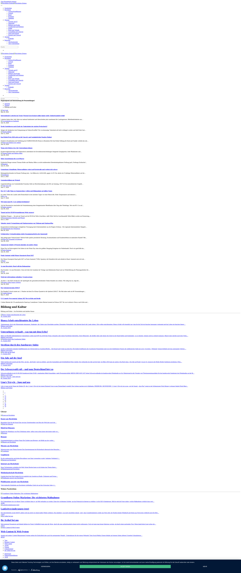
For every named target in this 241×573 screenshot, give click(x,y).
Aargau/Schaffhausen (14, 11)
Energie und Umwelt (14, 35)
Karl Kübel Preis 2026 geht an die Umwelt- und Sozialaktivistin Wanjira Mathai (26, 137)
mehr (205, 566)
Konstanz (11, 16)
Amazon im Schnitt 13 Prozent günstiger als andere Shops (19, 245)
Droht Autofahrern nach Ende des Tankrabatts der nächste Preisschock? (24, 126)
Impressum (8, 554)
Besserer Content (10, 542)
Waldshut (11, 18)
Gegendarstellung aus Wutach (10, 180)
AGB (6, 557)
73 (5, 396)
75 (5, 399)
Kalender (11, 38)
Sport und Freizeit (13, 33)
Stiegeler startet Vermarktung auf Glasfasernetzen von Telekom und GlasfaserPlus (27, 223)
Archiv (7, 545)
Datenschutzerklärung (11, 555)
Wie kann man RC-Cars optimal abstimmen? (15, 202)
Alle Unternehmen (13, 43)
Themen (7, 20)
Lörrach (10, 13)
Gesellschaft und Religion (16, 27)
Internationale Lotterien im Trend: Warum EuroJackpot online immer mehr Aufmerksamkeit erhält (33, 115)
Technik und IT (13, 21)
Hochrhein (8, 10)
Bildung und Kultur (14, 25)
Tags (6, 540)
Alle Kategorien (13, 42)
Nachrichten (8, 8)
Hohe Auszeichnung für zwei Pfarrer (12, 158)
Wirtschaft (11, 23)
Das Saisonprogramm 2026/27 (10, 288)
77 (5, 403)
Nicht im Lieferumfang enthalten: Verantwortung (16, 277)
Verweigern (45, 566)
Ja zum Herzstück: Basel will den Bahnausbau (15, 266)
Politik (10, 28)
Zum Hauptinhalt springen (8, 1)
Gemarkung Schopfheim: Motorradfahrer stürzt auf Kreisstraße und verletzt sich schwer (29, 169)
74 (5, 398)
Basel (10, 15)
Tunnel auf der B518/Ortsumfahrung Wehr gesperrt (17, 212)
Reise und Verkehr (13, 30)
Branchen (7, 40)
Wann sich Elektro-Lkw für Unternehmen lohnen (16, 148)
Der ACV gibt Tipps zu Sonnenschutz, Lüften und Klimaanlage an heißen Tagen (26, 191)
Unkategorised (9, 549)
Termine (7, 37)
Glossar (7, 547)
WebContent (8, 544)
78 (5, 404)
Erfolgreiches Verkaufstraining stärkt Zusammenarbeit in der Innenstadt (24, 234)
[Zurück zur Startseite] (14, 3)
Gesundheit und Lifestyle (15, 32)
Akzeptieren (125, 566)
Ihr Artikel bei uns (10, 550)
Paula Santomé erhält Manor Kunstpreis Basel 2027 (17, 255)
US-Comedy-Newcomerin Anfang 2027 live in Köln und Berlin (20, 298)
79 (5, 406)
